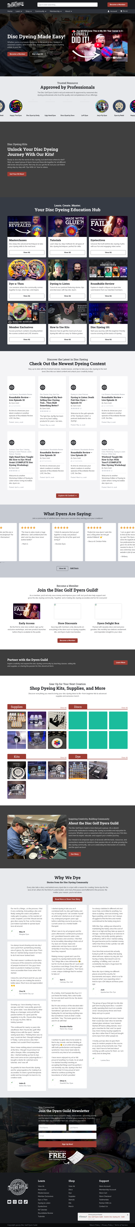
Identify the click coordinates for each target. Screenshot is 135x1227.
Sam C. (62, 980)
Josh (102, 990)
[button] (3, 562)
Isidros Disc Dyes (25, 1086)
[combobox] (67, 5)
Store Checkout (105, 1196)
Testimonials (104, 1200)
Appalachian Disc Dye (108, 992)
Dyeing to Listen (44, 1203)
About (67, 11)
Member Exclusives (45, 1196)
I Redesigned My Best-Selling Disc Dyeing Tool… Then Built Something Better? (51, 401)
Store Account (104, 1186)
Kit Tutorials (42, 1210)
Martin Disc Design (66, 1029)
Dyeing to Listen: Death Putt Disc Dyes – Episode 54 (82, 400)
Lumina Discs (105, 1060)
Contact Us (103, 1206)
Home (9, 11)
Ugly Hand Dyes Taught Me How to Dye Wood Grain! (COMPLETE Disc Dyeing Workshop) (21, 460)
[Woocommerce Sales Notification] (104, 1217)
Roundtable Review (45, 1213)
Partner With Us (105, 1203)
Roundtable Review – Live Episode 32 (19, 398)
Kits (70, 1203)
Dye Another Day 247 (26, 993)
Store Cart (103, 1193)
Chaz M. (22, 991)
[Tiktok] (26, 1202)
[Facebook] (20, 1202)
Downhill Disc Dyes (66, 1083)
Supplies (72, 1196)
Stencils (72, 1200)
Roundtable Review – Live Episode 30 (50, 454)
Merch (71, 1206)
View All (63, 708)
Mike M (22, 932)
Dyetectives (42, 1206)
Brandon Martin (66, 1027)
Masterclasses (43, 1193)
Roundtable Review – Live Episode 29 (81, 454)
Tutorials (41, 1216)
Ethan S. (63, 1081)
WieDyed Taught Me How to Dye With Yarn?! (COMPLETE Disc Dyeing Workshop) (114, 460)
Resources (42, 1190)
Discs (71, 1190)
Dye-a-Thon (42, 1200)
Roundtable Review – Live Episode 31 (112, 398)
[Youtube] (9, 1202)
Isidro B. (22, 1083)
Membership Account (107, 1190)
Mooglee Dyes (24, 934)
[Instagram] (15, 1202)
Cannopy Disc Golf (66, 982)
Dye (70, 1193)
